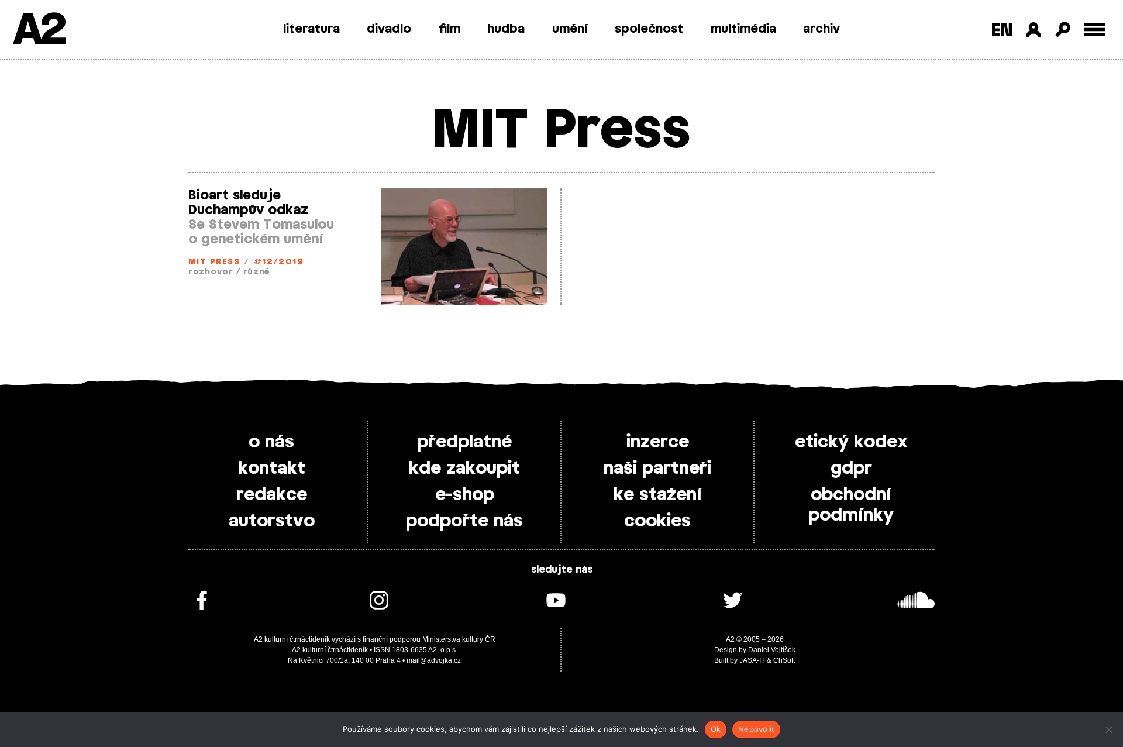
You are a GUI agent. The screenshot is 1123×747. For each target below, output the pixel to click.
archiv (821, 29)
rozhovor (210, 272)
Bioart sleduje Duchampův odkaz (248, 202)
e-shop (464, 495)
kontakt (271, 468)
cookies (657, 521)
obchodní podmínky (851, 505)
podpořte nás (464, 521)
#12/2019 (279, 262)
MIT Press (214, 262)
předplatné (464, 442)
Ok (716, 729)
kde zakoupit (464, 468)
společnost (649, 29)
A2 (38, 30)
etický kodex (851, 442)
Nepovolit (756, 729)
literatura (311, 29)
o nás (271, 442)
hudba (506, 29)
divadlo (389, 29)
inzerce (657, 442)
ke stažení (658, 495)
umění (570, 29)
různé (256, 272)
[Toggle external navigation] (1095, 29)
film (449, 29)
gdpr (851, 468)
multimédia (743, 29)
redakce (271, 495)
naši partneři (657, 468)
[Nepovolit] (1108, 729)
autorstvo (272, 521)
